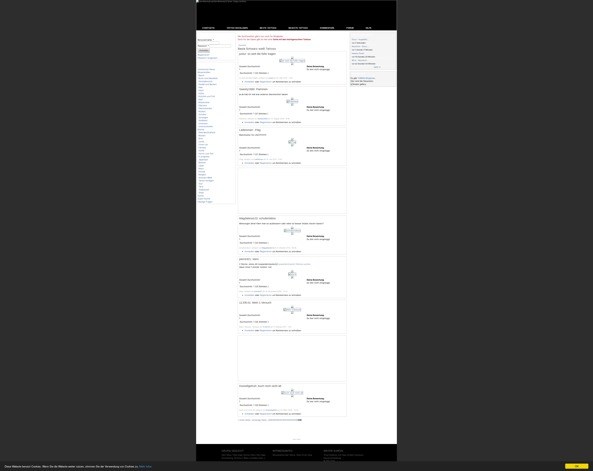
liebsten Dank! (358, 53)
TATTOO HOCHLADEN (237, 28)
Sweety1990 (263, 119)
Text (200, 183)
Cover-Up (203, 144)
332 (284, 420)
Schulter (202, 114)
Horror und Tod (205, 153)
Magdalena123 (268, 248)
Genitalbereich (205, 81)
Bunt (200, 138)
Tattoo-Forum (301, 455)
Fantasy (202, 147)
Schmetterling (227, 458)
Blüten (246, 458)
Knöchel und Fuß (206, 96)
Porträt (201, 171)
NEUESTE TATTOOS (298, 28)
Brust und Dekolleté (208, 78)
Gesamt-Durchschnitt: (250, 66)
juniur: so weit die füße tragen (257, 53)
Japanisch (203, 159)
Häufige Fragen (205, 201)
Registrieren (203, 55)
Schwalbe (253, 458)
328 (270, 420)
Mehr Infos (145, 466)
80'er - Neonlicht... (360, 60)
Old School (238, 458)
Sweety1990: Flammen (253, 89)
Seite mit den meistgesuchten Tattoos (292, 39)
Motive (201, 129)
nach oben (297, 439)
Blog (310, 455)
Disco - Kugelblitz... (360, 39)
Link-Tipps (342, 455)
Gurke (201, 150)
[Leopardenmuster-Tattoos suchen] (293, 264)
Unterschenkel (205, 126)
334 (292, 420)
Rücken (202, 111)
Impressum (358, 455)
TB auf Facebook (330, 455)
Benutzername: (206, 40)
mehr (376, 67)
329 (273, 420)
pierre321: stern (249, 259)
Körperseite (204, 102)
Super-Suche (204, 198)
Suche (201, 195)
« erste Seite (244, 420)
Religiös (202, 174)
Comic (201, 141)
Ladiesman (258, 159)
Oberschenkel (205, 108)
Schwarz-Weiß (205, 177)
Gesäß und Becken (207, 84)
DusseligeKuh (271, 410)
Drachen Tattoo (249, 455)
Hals (200, 87)
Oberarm (202, 105)
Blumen (202, 135)
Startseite (242, 45)
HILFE (369, 28)
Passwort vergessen (207, 58)
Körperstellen (204, 72)
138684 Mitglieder (366, 78)
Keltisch (202, 162)
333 (288, 420)
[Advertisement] (292, 190)
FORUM (350, 28)
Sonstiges (203, 117)
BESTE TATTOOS (268, 28)
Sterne (244, 264)
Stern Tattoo (226, 455)
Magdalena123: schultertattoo (257, 218)
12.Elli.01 (266, 327)
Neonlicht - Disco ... (360, 46)
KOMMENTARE (327, 28)
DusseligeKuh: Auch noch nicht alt (260, 386)
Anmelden (249, 81)
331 (281, 420)
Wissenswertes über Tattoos (284, 455)
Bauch (201, 75)
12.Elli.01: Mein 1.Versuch (255, 302)
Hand (201, 90)
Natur (201, 168)
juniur (271, 78)
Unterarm (203, 123)
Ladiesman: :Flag (250, 129)
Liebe (201, 165)
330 (277, 420)
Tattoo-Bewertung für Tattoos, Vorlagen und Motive (230, 1)
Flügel (263, 455)
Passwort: (203, 46)
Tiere (200, 186)
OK (577, 466)
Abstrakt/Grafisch (206, 132)
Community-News (206, 69)
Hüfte (201, 93)
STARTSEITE (208, 28)
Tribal (201, 192)
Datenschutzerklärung (332, 458)
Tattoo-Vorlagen (206, 180)
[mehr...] (261, 458)
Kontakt (350, 455)
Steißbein (203, 120)
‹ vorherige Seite (258, 420)
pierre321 (258, 291)
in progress (203, 156)
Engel (240, 455)
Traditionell (203, 189)
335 (295, 420)
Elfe (258, 455)
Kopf (200, 99)
